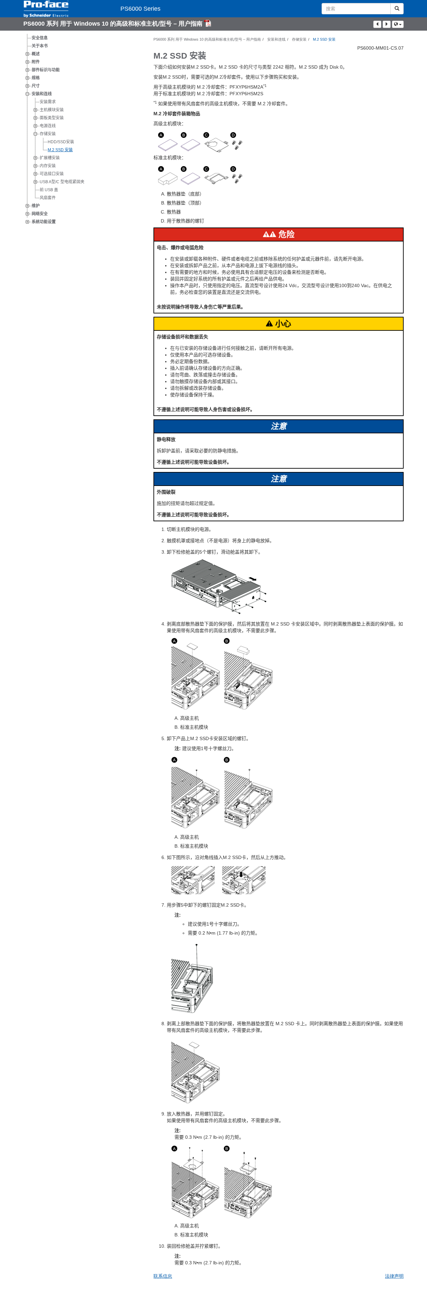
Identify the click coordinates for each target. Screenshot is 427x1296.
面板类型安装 (52, 118)
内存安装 (48, 166)
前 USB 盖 (49, 190)
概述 (36, 54)
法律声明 (394, 1276)
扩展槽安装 (50, 158)
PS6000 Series (140, 8)
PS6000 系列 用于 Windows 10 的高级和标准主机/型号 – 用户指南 (113, 23)
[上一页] (377, 24)
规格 (36, 78)
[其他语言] (398, 24)
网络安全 (40, 214)
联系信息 (162, 1276)
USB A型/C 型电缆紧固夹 (62, 182)
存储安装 (48, 134)
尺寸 (36, 86)
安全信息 (40, 38)
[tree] (83, 130)
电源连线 (48, 126)
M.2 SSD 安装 (60, 150)
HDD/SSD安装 (61, 142)
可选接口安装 (52, 174)
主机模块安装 (52, 110)
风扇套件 (48, 198)
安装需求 (48, 102)
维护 (36, 206)
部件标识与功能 (46, 70)
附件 (36, 62)
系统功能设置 (44, 221)
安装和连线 (42, 94)
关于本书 (40, 46)
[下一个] (387, 24)
